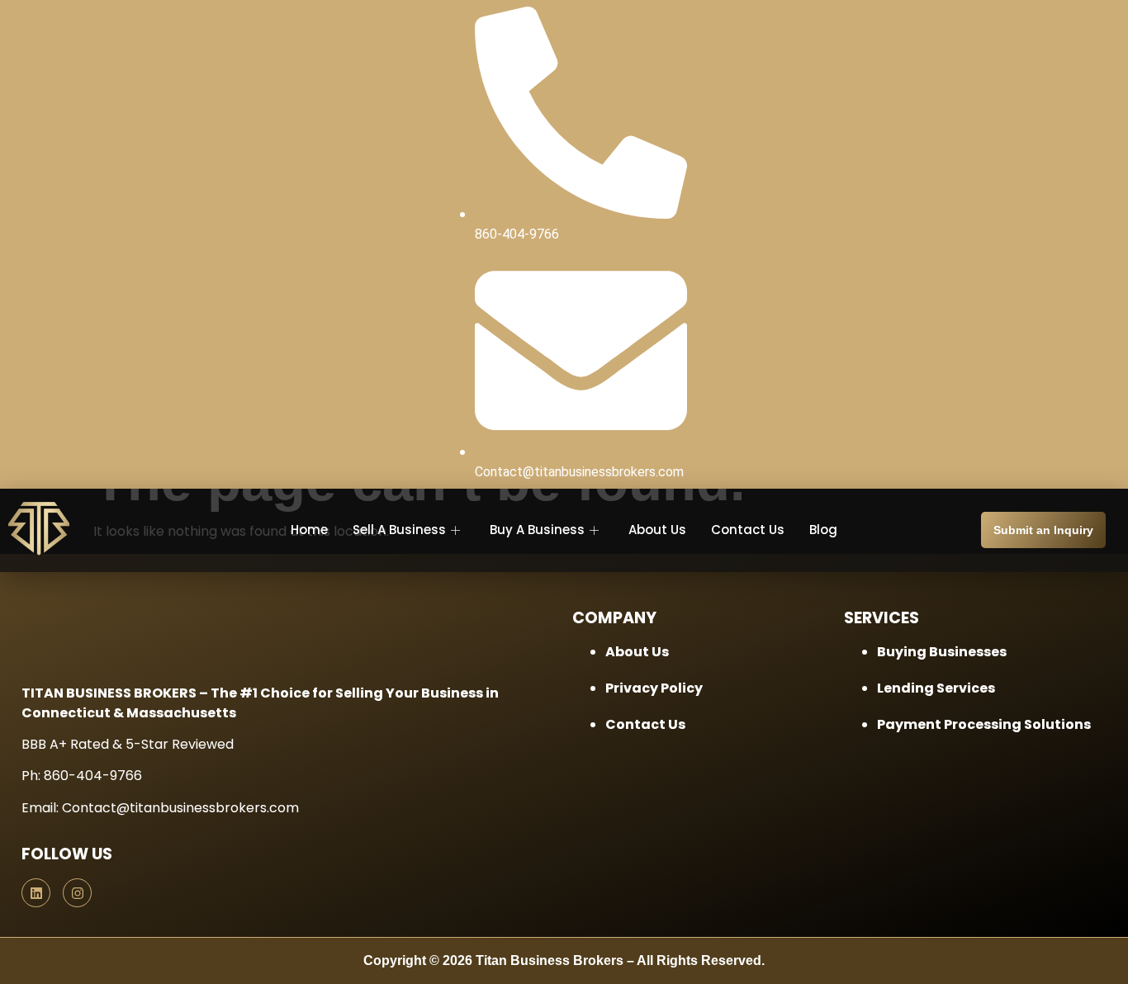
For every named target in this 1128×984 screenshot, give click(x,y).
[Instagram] (77, 892)
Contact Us (747, 529)
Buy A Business (537, 529)
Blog (823, 529)
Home (309, 529)
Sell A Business (399, 529)
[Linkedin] (35, 892)
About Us (657, 529)
